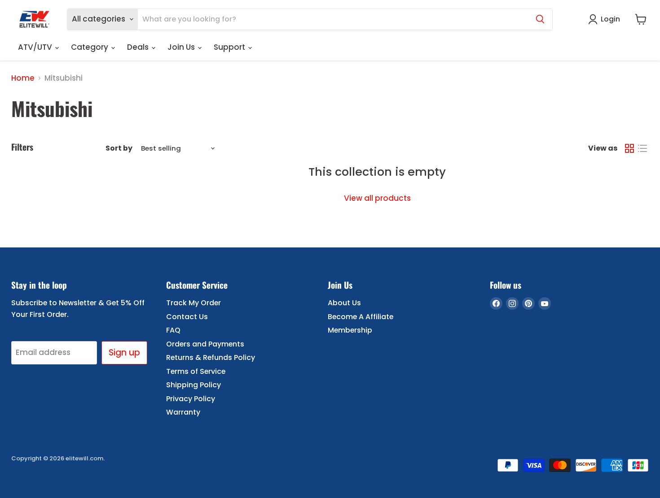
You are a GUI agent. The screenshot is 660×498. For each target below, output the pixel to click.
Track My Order (193, 303)
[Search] (540, 19)
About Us (344, 303)
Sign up (124, 352)
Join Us (182, 47)
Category (90, 47)
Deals (138, 47)
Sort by (119, 148)
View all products (377, 198)
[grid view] (629, 148)
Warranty (183, 412)
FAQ (173, 330)
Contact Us (187, 317)
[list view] (642, 148)
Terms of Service (195, 371)
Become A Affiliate (360, 317)
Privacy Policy (190, 399)
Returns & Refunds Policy (210, 357)
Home (23, 78)
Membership (350, 330)
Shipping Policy (193, 385)
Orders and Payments (205, 344)
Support (230, 47)
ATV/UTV (36, 47)
